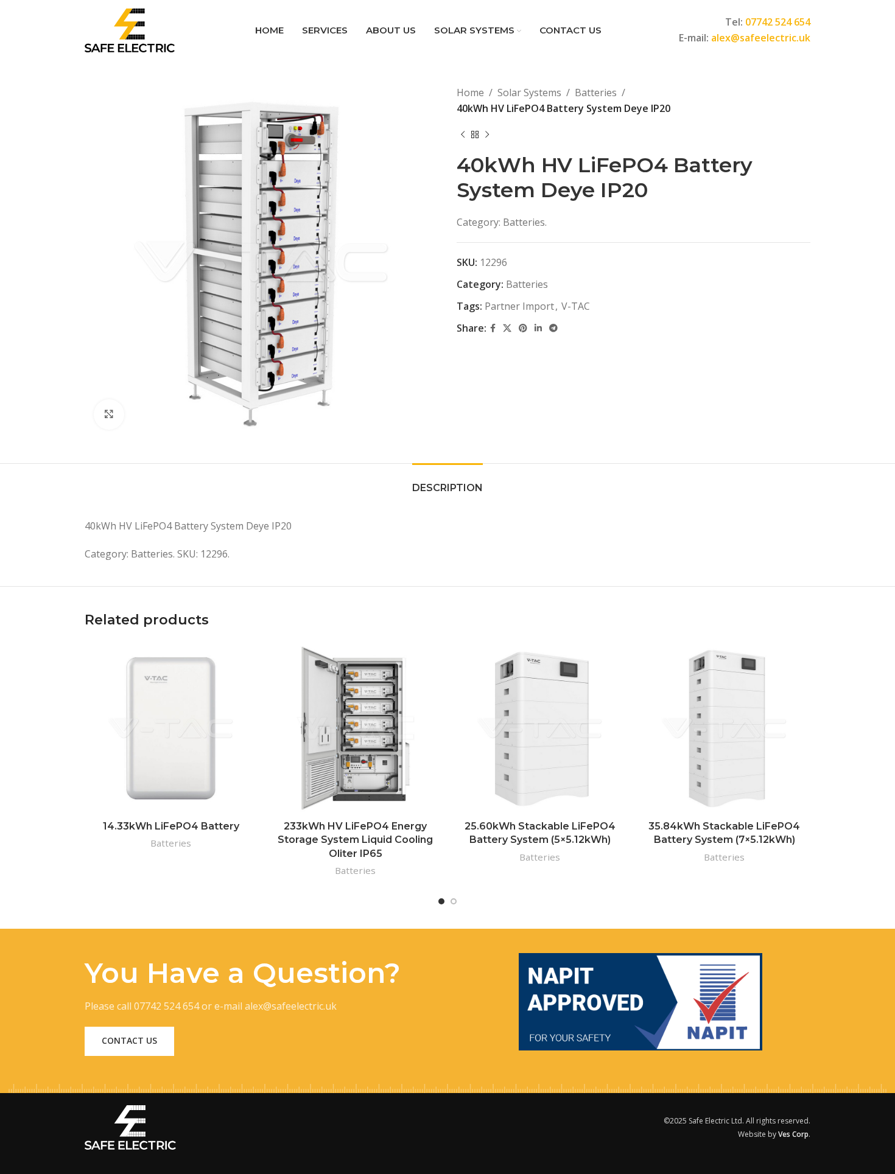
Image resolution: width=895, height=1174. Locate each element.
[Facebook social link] (492, 328)
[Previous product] (463, 134)
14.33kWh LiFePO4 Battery (171, 826)
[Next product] (487, 134)
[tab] (447, 481)
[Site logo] (130, 29)
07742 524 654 (777, 22)
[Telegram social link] (553, 328)
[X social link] (507, 328)
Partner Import (519, 306)
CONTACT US (129, 1040)
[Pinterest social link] (523, 328)
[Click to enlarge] (109, 414)
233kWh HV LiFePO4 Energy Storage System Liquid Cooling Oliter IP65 (355, 839)
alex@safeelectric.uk (760, 37)
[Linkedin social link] (538, 328)
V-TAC (575, 306)
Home (470, 92)
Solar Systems (529, 92)
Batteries (596, 92)
